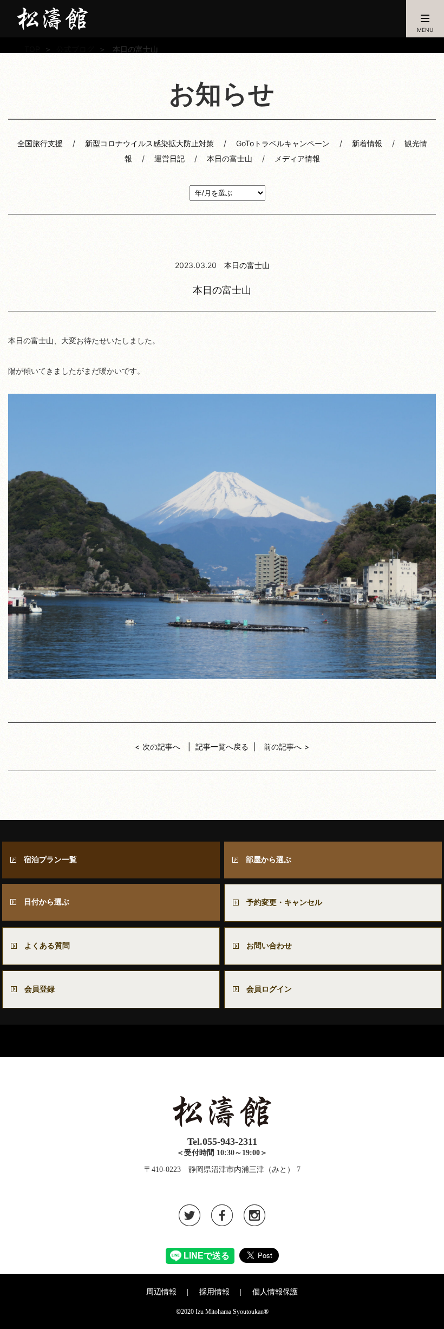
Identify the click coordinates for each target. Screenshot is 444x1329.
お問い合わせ (272, 946)
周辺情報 (161, 1292)
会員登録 (39, 989)
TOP (32, 49)
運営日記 (169, 158)
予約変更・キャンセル (284, 902)
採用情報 (214, 1292)
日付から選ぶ (46, 902)
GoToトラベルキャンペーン (283, 143)
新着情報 (367, 143)
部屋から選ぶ (268, 860)
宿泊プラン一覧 (50, 860)
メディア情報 (297, 158)
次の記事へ (161, 746)
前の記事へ (283, 746)
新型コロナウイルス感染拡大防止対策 (149, 143)
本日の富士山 (229, 158)
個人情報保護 (275, 1292)
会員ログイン (269, 989)
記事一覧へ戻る (222, 746)
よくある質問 (47, 946)
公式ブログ (75, 49)
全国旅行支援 (40, 143)
